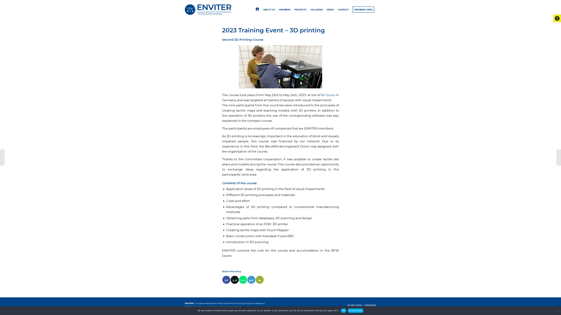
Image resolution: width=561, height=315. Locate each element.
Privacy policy (355, 310)
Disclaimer (370, 304)
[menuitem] (257, 9)
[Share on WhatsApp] (243, 280)
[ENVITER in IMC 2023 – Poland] (558, 157)
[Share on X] (235, 280)
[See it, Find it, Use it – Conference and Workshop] (2, 157)
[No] (557, 310)
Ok (343, 310)
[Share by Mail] (260, 280)
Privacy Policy (354, 304)
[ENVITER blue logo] (208, 9)
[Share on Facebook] (226, 280)
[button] (557, 18)
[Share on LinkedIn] (251, 280)
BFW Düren (326, 95)
